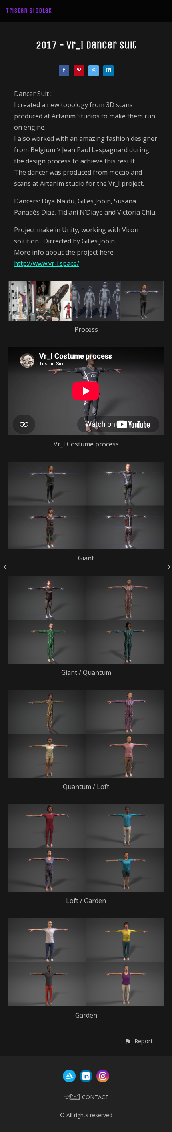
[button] (138, 1041)
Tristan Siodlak (29, 10)
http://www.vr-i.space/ (46, 263)
